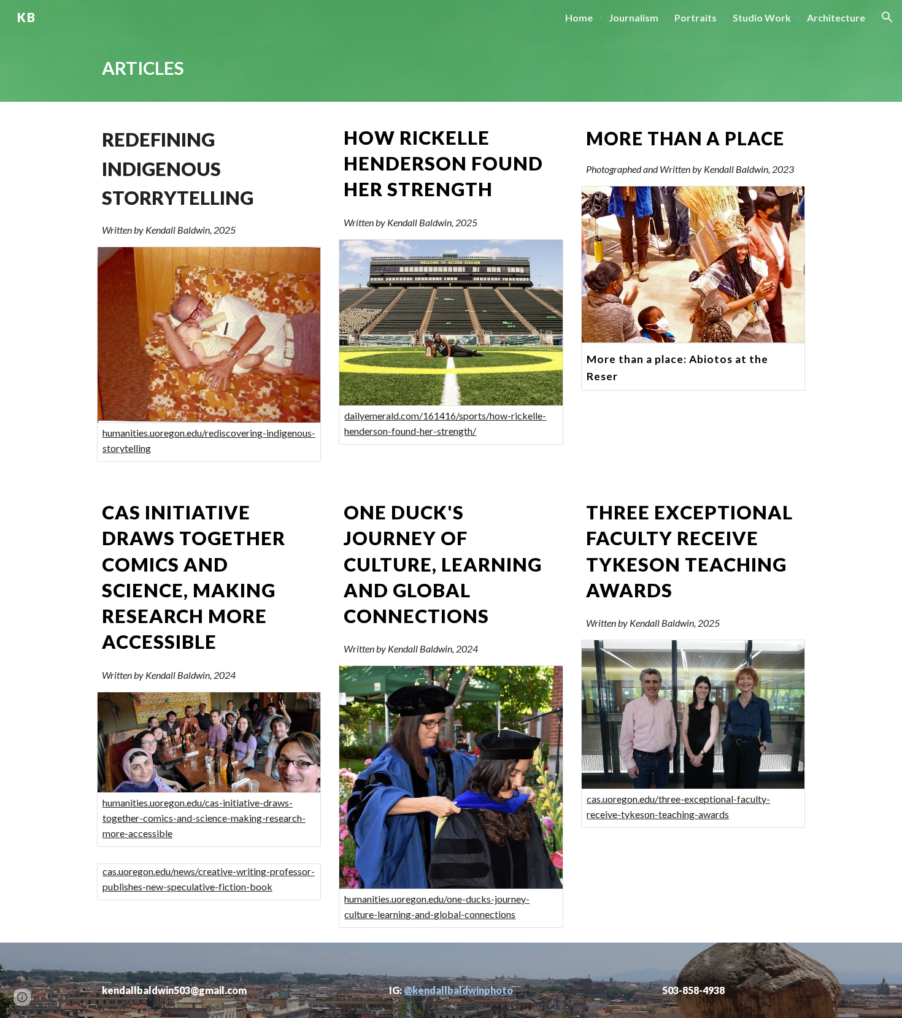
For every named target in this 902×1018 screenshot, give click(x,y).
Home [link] (579, 17)
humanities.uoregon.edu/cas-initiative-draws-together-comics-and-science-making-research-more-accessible (204, 818)
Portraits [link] (695, 17)
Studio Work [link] (762, 17)
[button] (887, 17)
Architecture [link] (836, 17)
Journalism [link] (633, 17)
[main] (451, 68)
